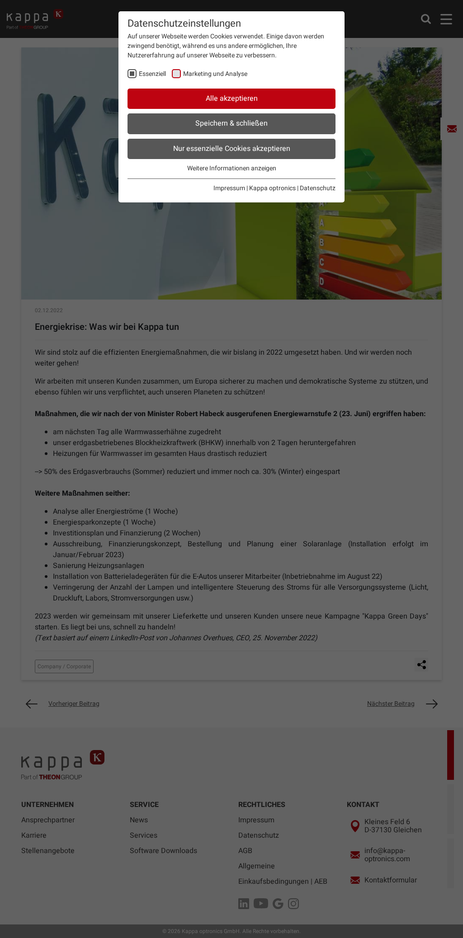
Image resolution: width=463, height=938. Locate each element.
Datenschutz (317, 188)
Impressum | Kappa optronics (254, 188)
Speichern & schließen (231, 123)
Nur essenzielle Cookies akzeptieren (231, 148)
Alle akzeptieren (232, 98)
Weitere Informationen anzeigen (231, 168)
